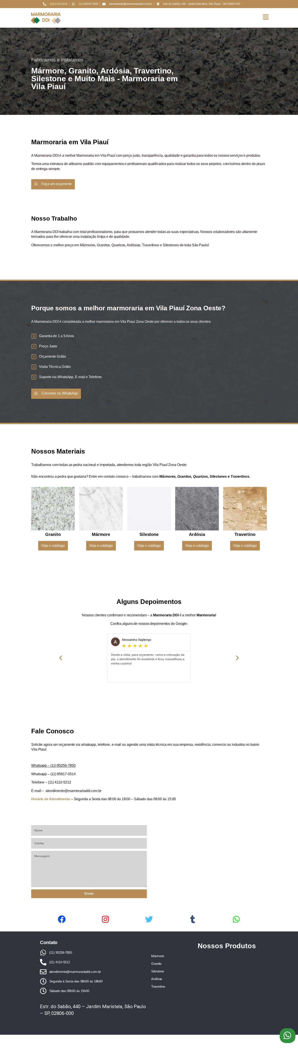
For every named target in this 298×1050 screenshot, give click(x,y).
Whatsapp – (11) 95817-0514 (53, 774)
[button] (287, 1035)
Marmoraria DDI (46, 321)
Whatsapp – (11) (43, 765)
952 (59, 765)
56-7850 (69, 765)
